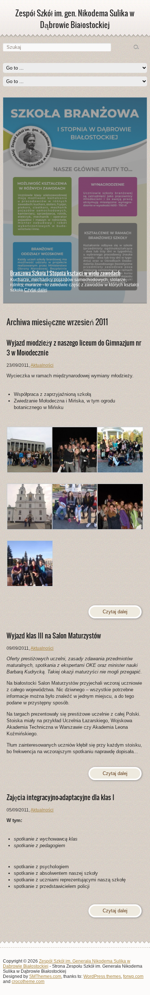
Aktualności (42, 365)
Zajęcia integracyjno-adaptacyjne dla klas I (60, 797)
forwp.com (133, 976)
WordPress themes (102, 976)
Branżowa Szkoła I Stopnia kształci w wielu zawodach (65, 273)
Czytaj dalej (35, 289)
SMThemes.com (45, 976)
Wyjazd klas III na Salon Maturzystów (54, 636)
